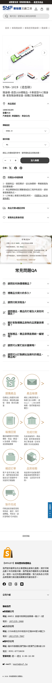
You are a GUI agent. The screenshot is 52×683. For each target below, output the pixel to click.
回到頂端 (26, 536)
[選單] (48, 9)
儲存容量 (6, 139)
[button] (42, 9)
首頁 (7, 28)
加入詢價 (35, 160)
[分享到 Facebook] (15, 168)
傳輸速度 (6, 125)
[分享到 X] (10, 168)
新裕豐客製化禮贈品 (15, 676)
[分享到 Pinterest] (21, 168)
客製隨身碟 (17, 28)
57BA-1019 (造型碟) (17, 87)
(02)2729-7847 (16, 636)
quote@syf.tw (20, 664)
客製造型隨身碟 (32, 28)
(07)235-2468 (16, 621)
